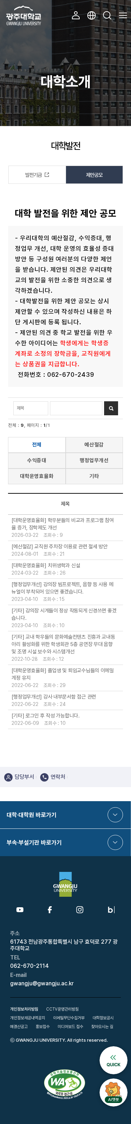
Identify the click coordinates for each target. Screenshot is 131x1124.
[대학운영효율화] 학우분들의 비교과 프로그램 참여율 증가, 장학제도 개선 (63, 524)
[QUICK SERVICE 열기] (114, 1049)
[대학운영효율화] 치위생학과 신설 (46, 565)
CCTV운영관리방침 (62, 1009)
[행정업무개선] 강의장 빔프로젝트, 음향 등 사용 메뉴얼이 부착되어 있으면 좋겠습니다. (62, 588)
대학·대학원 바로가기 (32, 814)
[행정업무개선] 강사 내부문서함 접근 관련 (54, 697)
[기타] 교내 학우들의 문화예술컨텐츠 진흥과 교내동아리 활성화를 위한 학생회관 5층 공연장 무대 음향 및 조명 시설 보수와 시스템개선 (63, 644)
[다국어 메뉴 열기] (91, 15)
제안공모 (94, 175)
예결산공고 (19, 1026)
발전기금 (33, 175)
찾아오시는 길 (102, 1026)
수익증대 (37, 460)
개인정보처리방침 (24, 1009)
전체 (37, 445)
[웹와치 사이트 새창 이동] (65, 1071)
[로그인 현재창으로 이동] (75, 15)
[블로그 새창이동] (111, 909)
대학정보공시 (103, 1017)
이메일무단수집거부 (69, 1017)
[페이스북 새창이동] (50, 909)
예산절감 (94, 445)
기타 (94, 476)
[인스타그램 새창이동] (79, 909)
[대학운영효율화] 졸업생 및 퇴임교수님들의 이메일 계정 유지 (63, 674)
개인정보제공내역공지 (27, 1017)
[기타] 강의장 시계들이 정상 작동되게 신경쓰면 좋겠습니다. (64, 614)
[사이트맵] (123, 15)
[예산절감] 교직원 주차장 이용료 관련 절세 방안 (59, 546)
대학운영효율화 (37, 476)
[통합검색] (107, 15)
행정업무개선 (94, 460)
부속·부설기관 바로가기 (34, 842)
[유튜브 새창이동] (19, 910)
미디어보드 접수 (70, 1026)
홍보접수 (43, 1026)
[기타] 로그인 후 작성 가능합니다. (45, 716)
